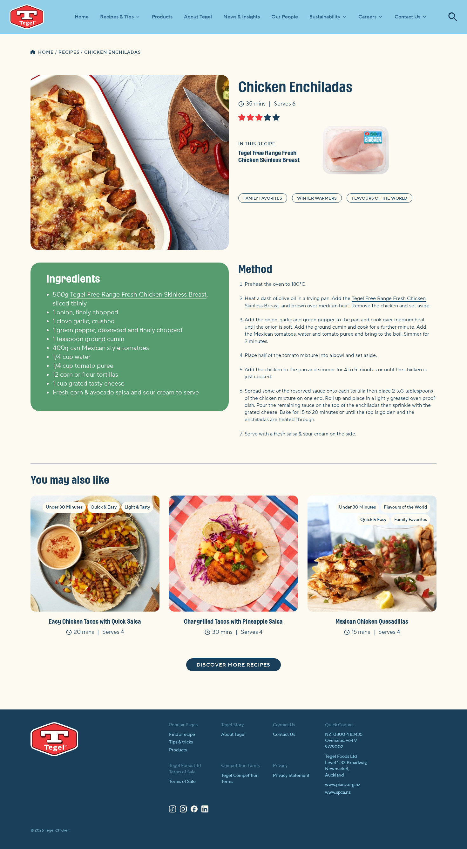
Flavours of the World (379, 198)
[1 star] (241, 117)
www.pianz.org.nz (342, 785)
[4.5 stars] (274, 117)
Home (82, 17)
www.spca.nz (338, 792)
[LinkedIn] (204, 810)
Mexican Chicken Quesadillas (371, 621)
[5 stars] (276, 117)
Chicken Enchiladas (112, 52)
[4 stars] (267, 117)
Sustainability (324, 17)
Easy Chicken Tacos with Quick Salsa (95, 621)
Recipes (68, 52)
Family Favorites (262, 198)
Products (162, 17)
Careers (367, 17)
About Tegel (198, 17)
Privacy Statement (291, 775)
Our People (284, 17)
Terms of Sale (182, 781)
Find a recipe (182, 734)
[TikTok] (172, 810)
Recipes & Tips (117, 17)
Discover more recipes (233, 665)
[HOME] (32, 53)
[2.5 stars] (257, 117)
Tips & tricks (181, 742)
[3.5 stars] (265, 117)
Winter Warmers (317, 198)
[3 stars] (258, 117)
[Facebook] (194, 810)
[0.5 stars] (240, 117)
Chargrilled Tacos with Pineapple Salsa (233, 621)
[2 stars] (250, 117)
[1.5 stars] (248, 117)
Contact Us (407, 17)
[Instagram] (183, 810)
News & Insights (241, 17)
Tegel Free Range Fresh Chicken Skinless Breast (269, 156)
